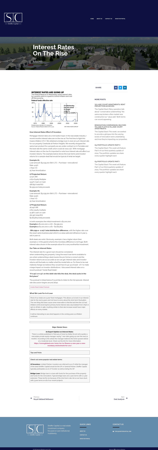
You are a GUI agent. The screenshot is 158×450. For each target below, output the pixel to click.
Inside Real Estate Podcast (39, 287)
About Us (99, 18)
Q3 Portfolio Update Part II (107, 145)
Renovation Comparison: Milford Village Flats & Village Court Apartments (110, 127)
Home (92, 18)
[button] (116, 88)
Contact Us (108, 18)
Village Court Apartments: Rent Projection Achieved (110, 105)
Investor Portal (120, 18)
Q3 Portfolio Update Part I (107, 161)
